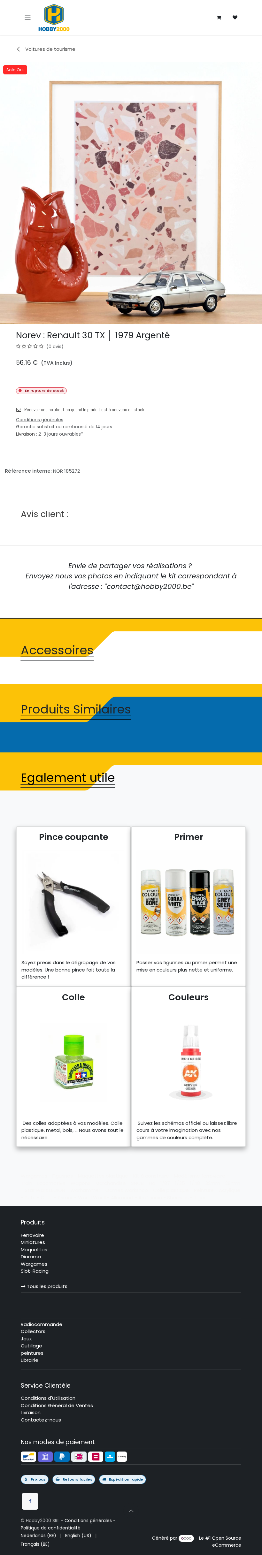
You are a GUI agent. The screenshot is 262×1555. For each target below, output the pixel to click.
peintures (32, 1353)
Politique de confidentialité (51, 1528)
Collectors (33, 1331)
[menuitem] (38, 1535)
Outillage (31, 1345)
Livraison (25, 434)
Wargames (34, 1264)
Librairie (29, 1360)
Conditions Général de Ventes (57, 1405)
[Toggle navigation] (28, 17)
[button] (131, 1510)
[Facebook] (30, 1501)
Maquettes (34, 1249)
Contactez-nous (41, 1419)
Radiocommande (41, 1324)
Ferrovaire (32, 1235)
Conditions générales (88, 1520)
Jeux (26, 1338)
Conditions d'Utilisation (48, 1398)
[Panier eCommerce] (218, 17)
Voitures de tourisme (49, 49)
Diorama (31, 1256)
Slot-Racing (35, 1271)
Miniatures (33, 1242)
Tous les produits (46, 1286)
